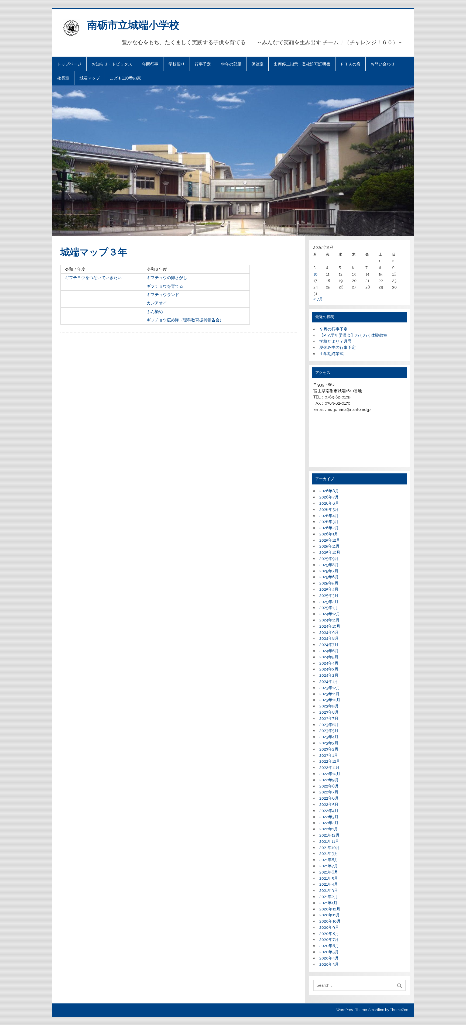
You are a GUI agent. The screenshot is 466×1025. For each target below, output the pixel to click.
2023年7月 (328, 718)
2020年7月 (329, 939)
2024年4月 (328, 663)
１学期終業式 (331, 353)
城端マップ (90, 78)
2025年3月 (328, 595)
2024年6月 (329, 650)
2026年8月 (329, 491)
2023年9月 (329, 706)
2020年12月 (329, 909)
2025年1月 (328, 607)
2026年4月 (329, 515)
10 (315, 274)
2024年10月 (329, 626)
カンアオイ (157, 303)
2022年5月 (328, 804)
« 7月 (318, 299)
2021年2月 (328, 896)
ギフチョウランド (163, 294)
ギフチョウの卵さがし (167, 277)
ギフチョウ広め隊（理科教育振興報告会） (185, 320)
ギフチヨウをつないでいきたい (93, 277)
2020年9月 (329, 927)
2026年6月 (329, 503)
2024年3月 (328, 669)
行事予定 (203, 64)
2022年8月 (329, 786)
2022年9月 (329, 780)
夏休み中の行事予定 (337, 347)
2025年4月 (328, 589)
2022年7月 (328, 792)
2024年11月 (329, 620)
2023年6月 (329, 724)
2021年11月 (329, 841)
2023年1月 (328, 755)
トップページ (69, 64)
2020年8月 (329, 933)
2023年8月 (329, 712)
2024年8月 (329, 638)
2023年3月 (328, 743)
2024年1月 (328, 681)
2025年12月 (329, 540)
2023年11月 (329, 694)
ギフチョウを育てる (165, 286)
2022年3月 (328, 816)
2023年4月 (328, 736)
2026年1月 (328, 534)
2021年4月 (328, 884)
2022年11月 (329, 767)
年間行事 (150, 64)
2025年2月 (328, 601)
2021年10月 (329, 847)
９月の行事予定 (333, 329)
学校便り (177, 64)
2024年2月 (328, 675)
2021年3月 (328, 890)
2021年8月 (328, 859)
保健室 (257, 64)
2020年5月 (329, 952)
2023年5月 (328, 730)
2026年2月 (329, 527)
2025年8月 (329, 564)
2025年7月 (328, 571)
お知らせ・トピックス (112, 64)
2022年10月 (329, 773)
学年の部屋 (231, 64)
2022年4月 (328, 810)
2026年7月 (329, 497)
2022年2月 (328, 822)
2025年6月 (329, 577)
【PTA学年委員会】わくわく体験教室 (353, 335)
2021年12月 (329, 835)
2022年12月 (329, 761)
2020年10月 (330, 921)
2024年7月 (328, 644)
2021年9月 (328, 853)
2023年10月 (329, 699)
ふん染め (155, 311)
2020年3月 (329, 964)
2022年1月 (328, 829)
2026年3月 (329, 521)
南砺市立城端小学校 (133, 24)
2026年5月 (329, 509)
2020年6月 (329, 945)
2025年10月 (329, 552)
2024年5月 (328, 657)
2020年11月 (329, 915)
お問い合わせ (383, 64)
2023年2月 (328, 749)
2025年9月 (329, 558)
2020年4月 (329, 958)
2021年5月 (328, 878)
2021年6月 (328, 872)
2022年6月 (329, 798)
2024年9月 (329, 632)
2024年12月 (329, 613)
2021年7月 (328, 866)
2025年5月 (328, 583)
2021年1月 (328, 902)
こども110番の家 (125, 78)
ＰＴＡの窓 (350, 64)
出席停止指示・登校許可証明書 (302, 64)
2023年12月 (329, 687)
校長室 (63, 78)
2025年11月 (329, 546)
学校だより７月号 (335, 341)
